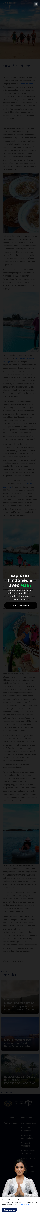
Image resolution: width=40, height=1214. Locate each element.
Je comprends (9, 1210)
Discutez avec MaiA (19, 605)
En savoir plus (24, 1205)
